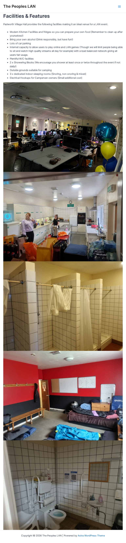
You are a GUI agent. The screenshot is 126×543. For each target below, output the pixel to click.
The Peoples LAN (19, 6)
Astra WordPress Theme (91, 535)
